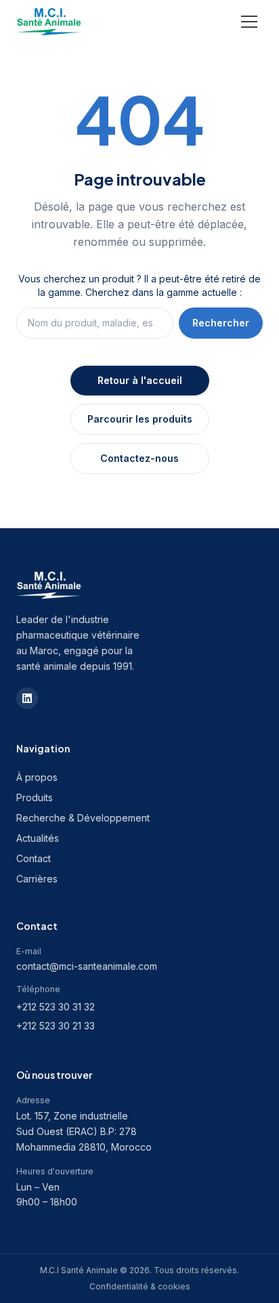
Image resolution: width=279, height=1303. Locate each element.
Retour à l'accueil (140, 380)
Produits (34, 797)
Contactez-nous (139, 458)
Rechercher (220, 322)
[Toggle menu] (249, 21)
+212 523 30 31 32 (55, 1006)
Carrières (37, 878)
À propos (37, 777)
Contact (33, 858)
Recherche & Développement (83, 818)
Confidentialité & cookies (139, 1286)
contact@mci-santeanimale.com (86, 966)
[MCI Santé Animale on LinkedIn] (27, 698)
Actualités (37, 838)
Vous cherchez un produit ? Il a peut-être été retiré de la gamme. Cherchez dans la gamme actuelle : (139, 285)
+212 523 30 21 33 (55, 1025)
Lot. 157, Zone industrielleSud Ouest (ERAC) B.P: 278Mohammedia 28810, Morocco (84, 1131)
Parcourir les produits (139, 419)
